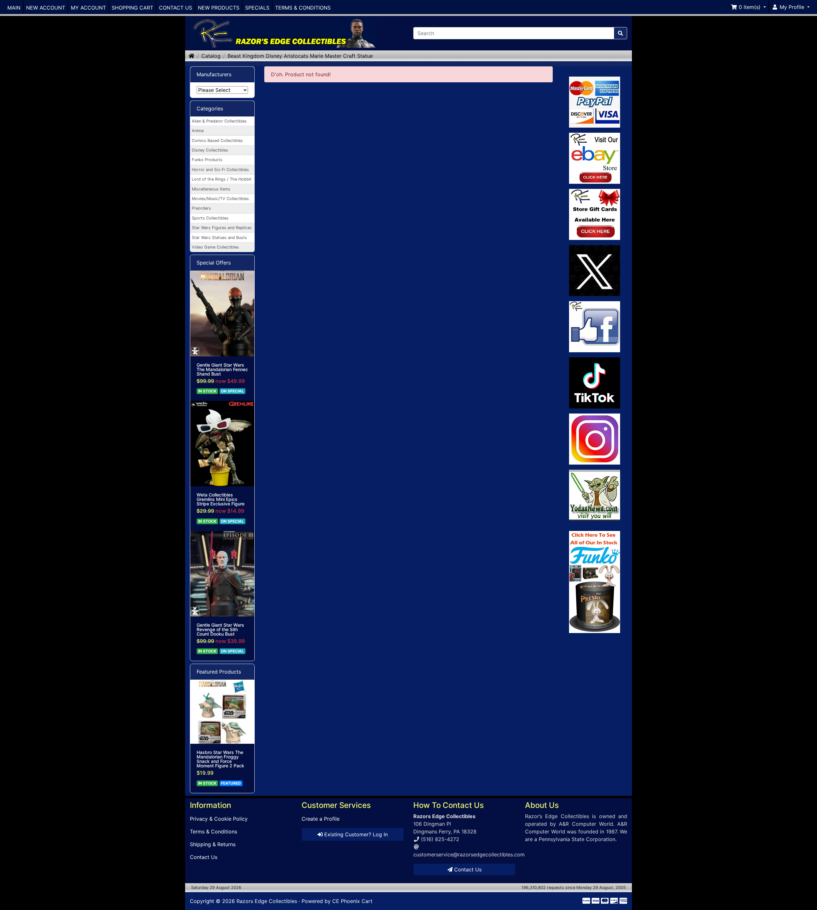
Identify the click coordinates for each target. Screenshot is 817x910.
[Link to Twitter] (594, 270)
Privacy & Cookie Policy (219, 819)
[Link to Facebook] (594, 326)
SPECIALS (257, 7)
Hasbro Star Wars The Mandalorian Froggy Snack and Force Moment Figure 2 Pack (220, 759)
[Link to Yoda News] (594, 495)
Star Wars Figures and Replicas (222, 227)
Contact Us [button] (467, 869)
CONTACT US (175, 7)
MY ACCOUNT (88, 7)
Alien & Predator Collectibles (219, 121)
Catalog (211, 56)
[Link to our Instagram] (594, 439)
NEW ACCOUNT (45, 7)
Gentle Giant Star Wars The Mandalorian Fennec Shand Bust (222, 369)
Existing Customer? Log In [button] (355, 834)
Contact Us (203, 857)
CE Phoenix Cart (352, 901)
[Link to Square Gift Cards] (594, 214)
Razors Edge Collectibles (266, 901)
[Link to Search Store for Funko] (594, 582)
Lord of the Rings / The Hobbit (221, 179)
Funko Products (207, 159)
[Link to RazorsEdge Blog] (594, 382)
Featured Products (219, 671)
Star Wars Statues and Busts (219, 237)
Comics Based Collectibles (217, 140)
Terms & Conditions (213, 831)
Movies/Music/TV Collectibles (220, 198)
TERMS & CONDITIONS (303, 7)
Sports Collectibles (210, 218)
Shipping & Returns (213, 844)
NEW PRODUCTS (218, 7)
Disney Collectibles (210, 150)
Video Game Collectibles (215, 247)
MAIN (13, 7)
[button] (748, 7)
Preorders (201, 208)
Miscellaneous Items (211, 189)
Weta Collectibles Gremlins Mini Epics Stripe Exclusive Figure (220, 499)
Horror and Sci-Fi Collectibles (220, 169)
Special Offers (214, 262)
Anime (198, 130)
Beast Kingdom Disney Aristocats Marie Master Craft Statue (300, 56)
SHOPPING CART (132, 7)
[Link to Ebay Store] (594, 158)
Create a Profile (321, 819)
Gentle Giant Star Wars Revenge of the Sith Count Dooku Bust (220, 629)
